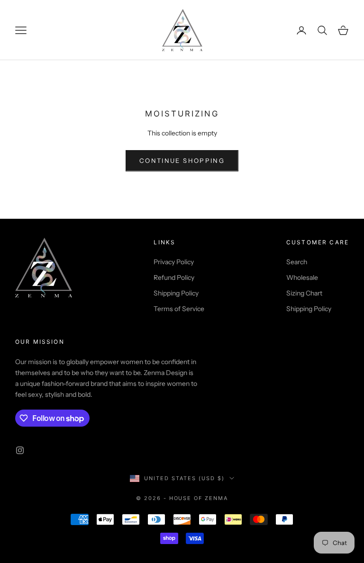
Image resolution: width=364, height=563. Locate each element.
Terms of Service (179, 308)
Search (296, 262)
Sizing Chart (304, 293)
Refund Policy (174, 277)
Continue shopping (182, 160)
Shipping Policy (176, 293)
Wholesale (302, 277)
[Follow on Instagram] (20, 450)
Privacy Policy (174, 262)
